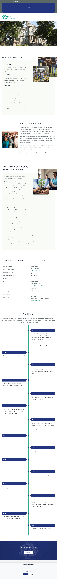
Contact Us (28, 552)
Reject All (31, 574)
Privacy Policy (28, 571)
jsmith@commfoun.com (36, 292)
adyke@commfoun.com (36, 300)
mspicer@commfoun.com (37, 270)
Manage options (28, 576)
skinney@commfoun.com (37, 285)
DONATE (28, 7)
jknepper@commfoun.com (37, 277)
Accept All (25, 574)
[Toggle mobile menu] (54, 15)
